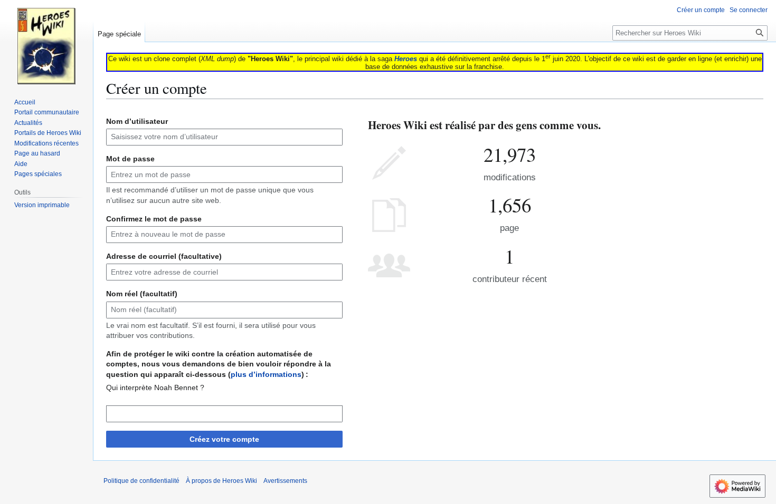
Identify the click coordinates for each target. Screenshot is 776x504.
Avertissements (285, 480)
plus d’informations (266, 374)
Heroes (405, 59)
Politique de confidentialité (141, 480)
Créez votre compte (224, 439)
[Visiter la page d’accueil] (46, 42)
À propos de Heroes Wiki (221, 480)
